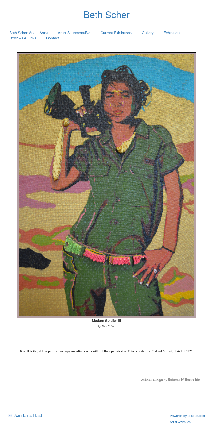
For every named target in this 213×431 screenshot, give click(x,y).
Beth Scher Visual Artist (28, 32)
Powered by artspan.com (187, 415)
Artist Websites (180, 422)
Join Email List (28, 415)
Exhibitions (172, 32)
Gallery (148, 32)
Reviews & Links (22, 37)
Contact (52, 37)
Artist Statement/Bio (74, 32)
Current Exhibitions (116, 32)
